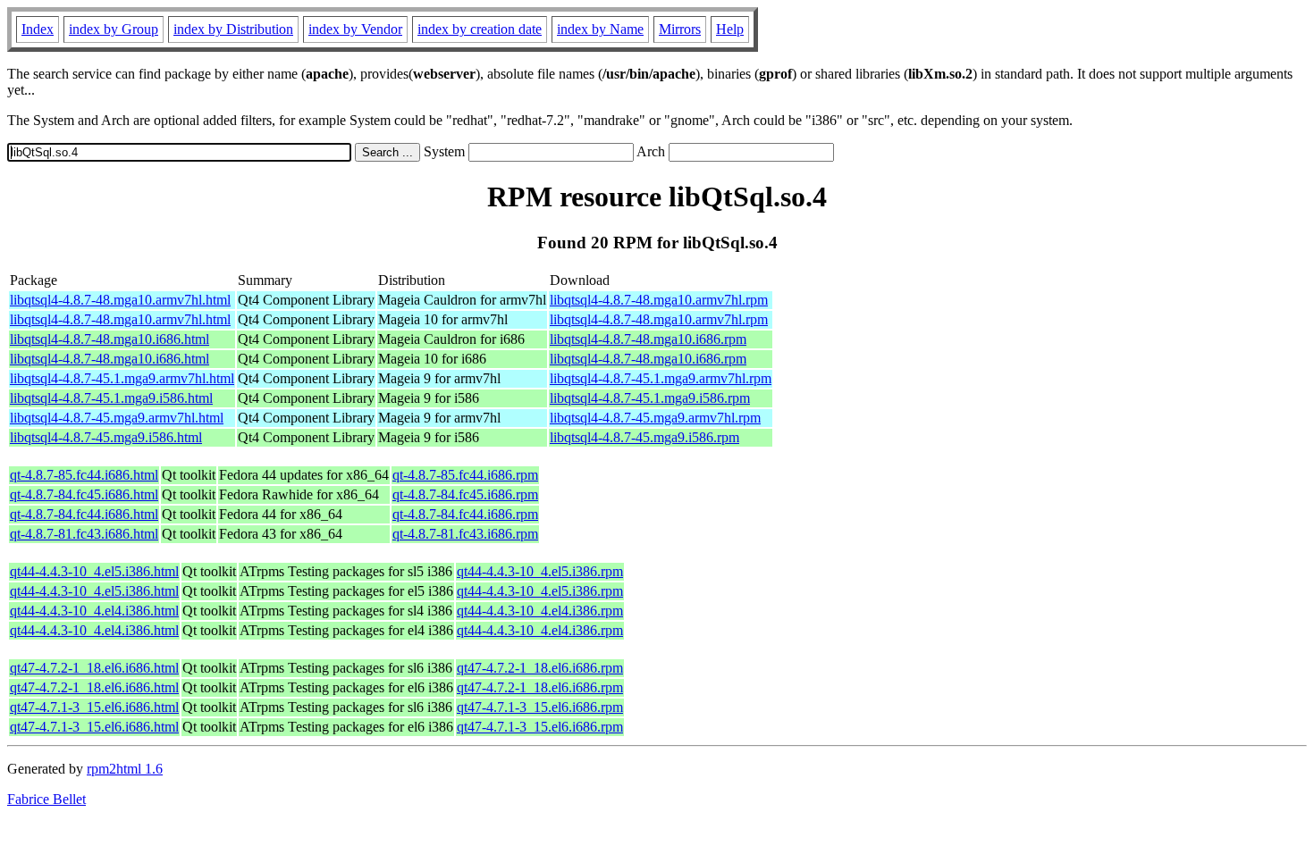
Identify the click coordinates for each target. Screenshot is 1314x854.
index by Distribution (233, 29)
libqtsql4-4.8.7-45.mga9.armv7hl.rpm (655, 417)
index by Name (600, 29)
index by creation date (479, 29)
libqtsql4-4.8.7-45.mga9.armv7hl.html (116, 417)
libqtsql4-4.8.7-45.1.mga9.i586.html (111, 398)
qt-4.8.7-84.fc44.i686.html (84, 514)
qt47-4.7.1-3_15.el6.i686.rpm (540, 707)
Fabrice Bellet (46, 799)
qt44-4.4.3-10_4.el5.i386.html (94, 571)
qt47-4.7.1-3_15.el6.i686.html (94, 707)
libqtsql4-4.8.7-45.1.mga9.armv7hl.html (122, 378)
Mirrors (680, 29)
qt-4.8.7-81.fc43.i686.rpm (465, 533)
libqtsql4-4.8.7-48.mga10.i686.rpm (648, 339)
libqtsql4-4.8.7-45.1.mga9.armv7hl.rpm (660, 378)
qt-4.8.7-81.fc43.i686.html (84, 533)
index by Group (113, 29)
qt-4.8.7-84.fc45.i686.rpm (465, 494)
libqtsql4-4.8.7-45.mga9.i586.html (106, 437)
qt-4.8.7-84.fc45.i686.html (84, 494)
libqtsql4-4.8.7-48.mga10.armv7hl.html (120, 299)
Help (730, 29)
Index (37, 29)
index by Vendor (355, 29)
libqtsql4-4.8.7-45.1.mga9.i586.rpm (650, 398)
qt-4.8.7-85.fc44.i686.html (84, 474)
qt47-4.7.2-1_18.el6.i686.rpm (540, 667)
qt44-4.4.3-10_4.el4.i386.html (94, 610)
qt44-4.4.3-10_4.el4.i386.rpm (540, 610)
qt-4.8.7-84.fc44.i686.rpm (465, 514)
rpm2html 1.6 (125, 768)
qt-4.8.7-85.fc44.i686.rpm (465, 474)
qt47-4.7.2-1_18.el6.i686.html (94, 667)
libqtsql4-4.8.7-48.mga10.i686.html (109, 339)
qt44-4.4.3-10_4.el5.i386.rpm (540, 571)
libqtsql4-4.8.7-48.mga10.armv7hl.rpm (659, 299)
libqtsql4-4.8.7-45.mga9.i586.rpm (644, 437)
